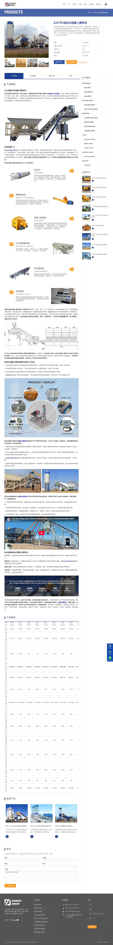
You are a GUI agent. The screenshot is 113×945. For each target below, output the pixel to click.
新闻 (85, 4)
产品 (69, 4)
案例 (80, 4)
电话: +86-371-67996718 (72, 904)
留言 (70, 76)
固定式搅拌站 (23, 441)
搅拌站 (8, 375)
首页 (64, 4)
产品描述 (14, 76)
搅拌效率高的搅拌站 (67, 561)
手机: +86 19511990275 (72, 908)
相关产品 (52, 76)
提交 (92, 926)
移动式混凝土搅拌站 (11, 150)
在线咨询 (73, 62)
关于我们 (74, 4)
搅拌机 (50, 312)
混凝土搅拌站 (23, 496)
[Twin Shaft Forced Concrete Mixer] (20, 223)
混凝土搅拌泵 (62, 602)
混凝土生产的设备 (54, 93)
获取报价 (60, 62)
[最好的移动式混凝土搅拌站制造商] (42, 596)
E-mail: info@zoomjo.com (72, 911)
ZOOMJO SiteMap (103, 942)
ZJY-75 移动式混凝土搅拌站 (100, 12)
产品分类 (37, 900)
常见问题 (91, 4)
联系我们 (98, 4)
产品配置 (33, 76)
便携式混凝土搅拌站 (12, 458)
